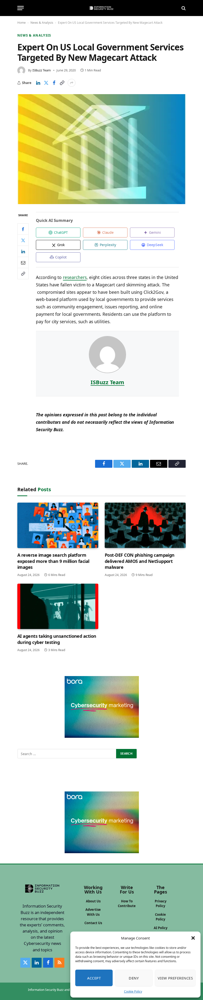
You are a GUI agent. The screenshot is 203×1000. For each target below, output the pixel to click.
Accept (94, 978)
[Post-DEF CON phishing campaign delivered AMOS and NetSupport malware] (145, 525)
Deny (134, 978)
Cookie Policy (133, 991)
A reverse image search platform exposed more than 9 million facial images (53, 561)
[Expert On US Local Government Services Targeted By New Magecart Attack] (101, 149)
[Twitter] (23, 240)
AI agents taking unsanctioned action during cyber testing (56, 639)
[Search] (183, 8)
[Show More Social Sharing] (72, 83)
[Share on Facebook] (54, 83)
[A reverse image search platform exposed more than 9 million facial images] (57, 525)
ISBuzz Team (41, 70)
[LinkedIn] (23, 251)
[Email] (23, 262)
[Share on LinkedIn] (38, 83)
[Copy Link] (62, 83)
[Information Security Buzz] (101, 8)
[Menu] (20, 8)
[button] (193, 938)
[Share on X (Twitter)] (46, 83)
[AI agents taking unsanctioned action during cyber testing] (57, 606)
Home (21, 23)
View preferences (175, 978)
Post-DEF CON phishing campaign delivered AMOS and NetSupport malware (140, 561)
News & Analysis (41, 23)
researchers (74, 277)
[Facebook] (23, 229)
